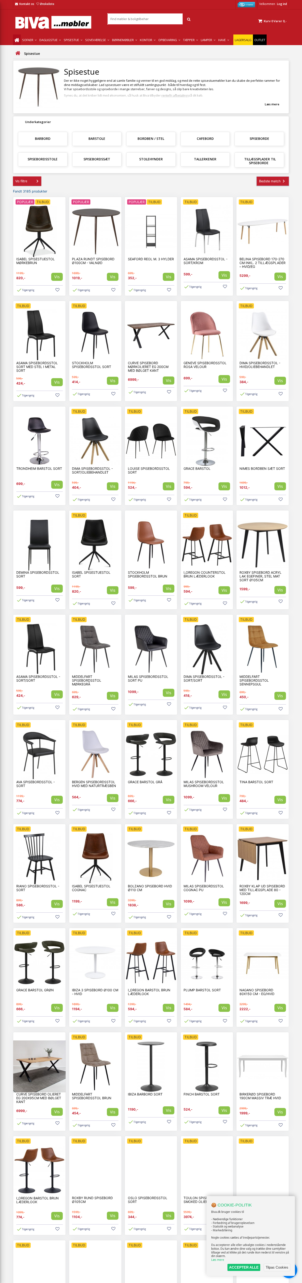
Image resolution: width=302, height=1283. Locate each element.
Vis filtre (21, 181)
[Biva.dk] (56, 22)
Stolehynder (151, 159)
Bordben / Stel (151, 138)
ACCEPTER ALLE (244, 1267)
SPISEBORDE (259, 138)
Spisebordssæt (97, 159)
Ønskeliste (47, 4)
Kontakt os (26, 4)
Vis (57, 276)
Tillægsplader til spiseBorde (260, 161)
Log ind (282, 4)
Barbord (42, 138)
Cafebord (205, 138)
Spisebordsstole (43, 159)
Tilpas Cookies (277, 1267)
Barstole (96, 138)
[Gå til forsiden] (17, 53)
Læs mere (217, 1260)
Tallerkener (205, 159)
